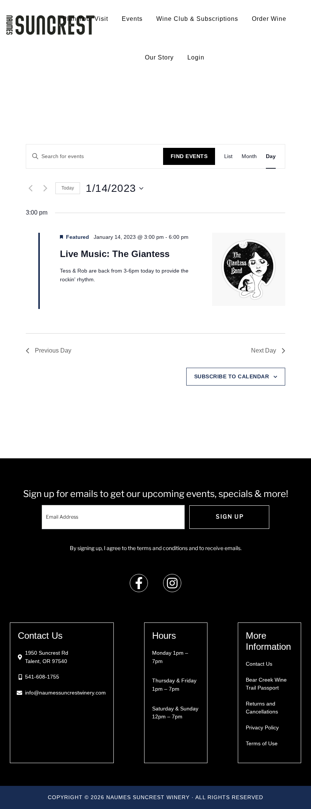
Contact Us (259, 664)
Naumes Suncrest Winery (50, 25)
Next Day (263, 350)
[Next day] (45, 188)
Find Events (189, 156)
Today (67, 188)
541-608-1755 (42, 677)
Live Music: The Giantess (115, 254)
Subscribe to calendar (231, 376)
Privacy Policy (262, 727)
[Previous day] (30, 188)
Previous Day (53, 350)
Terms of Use (262, 743)
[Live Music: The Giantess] (248, 271)
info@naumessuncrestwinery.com (65, 693)
